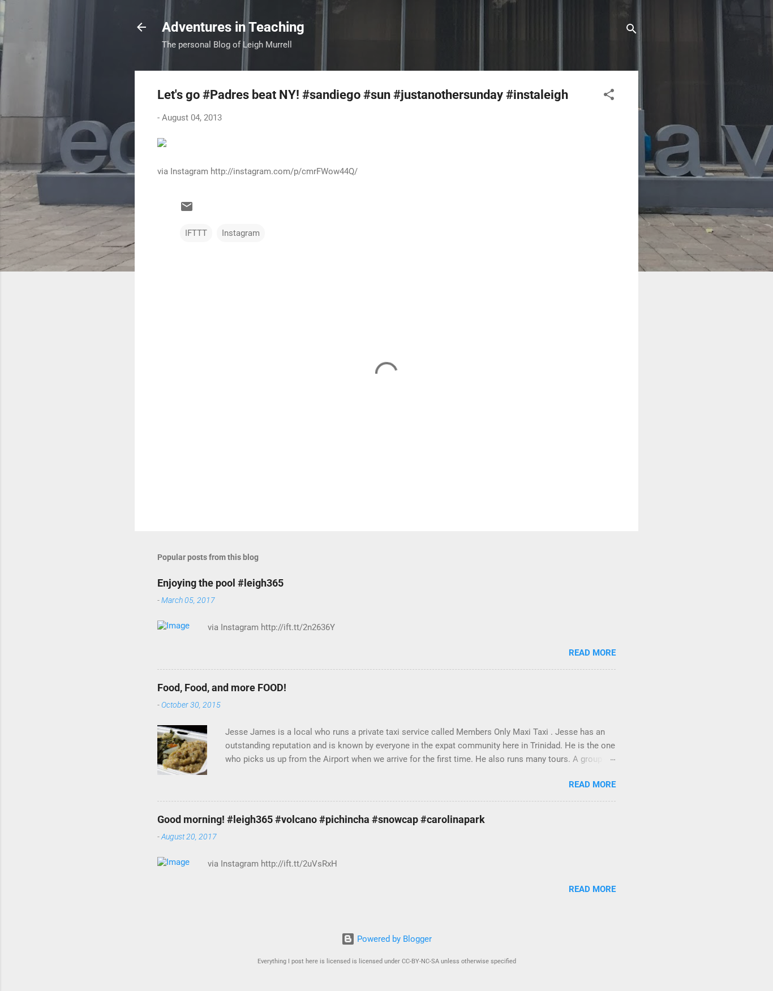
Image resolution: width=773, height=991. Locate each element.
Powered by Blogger (393, 939)
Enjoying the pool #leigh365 (220, 583)
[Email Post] (187, 210)
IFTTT (196, 233)
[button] (609, 96)
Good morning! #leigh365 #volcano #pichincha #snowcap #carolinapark (321, 819)
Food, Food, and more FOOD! (221, 687)
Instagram (241, 233)
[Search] (631, 31)
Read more (592, 653)
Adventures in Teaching (233, 27)
